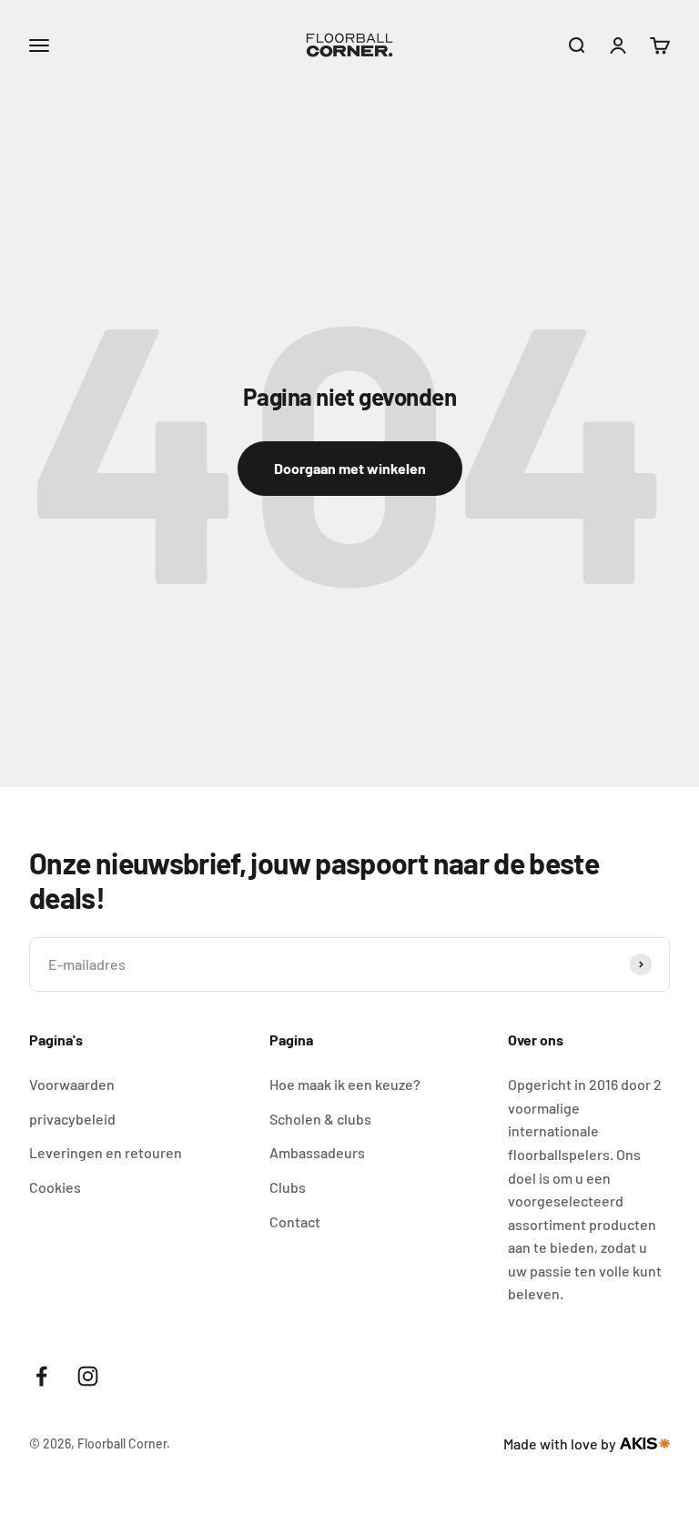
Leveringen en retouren (105, 1152)
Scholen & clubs (320, 1118)
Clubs (287, 1187)
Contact (294, 1221)
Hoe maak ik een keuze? (344, 1084)
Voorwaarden (72, 1084)
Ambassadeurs (317, 1152)
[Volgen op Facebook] (41, 1376)
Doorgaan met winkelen (350, 468)
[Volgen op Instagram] (88, 1376)
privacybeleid (72, 1118)
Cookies (55, 1187)
